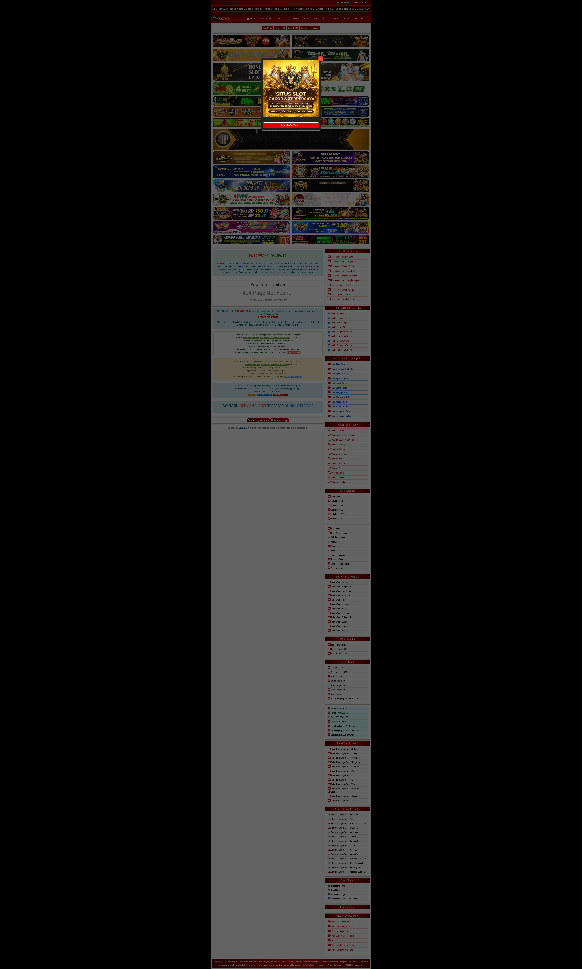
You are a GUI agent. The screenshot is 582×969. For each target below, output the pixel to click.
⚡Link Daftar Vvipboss (291, 125)
